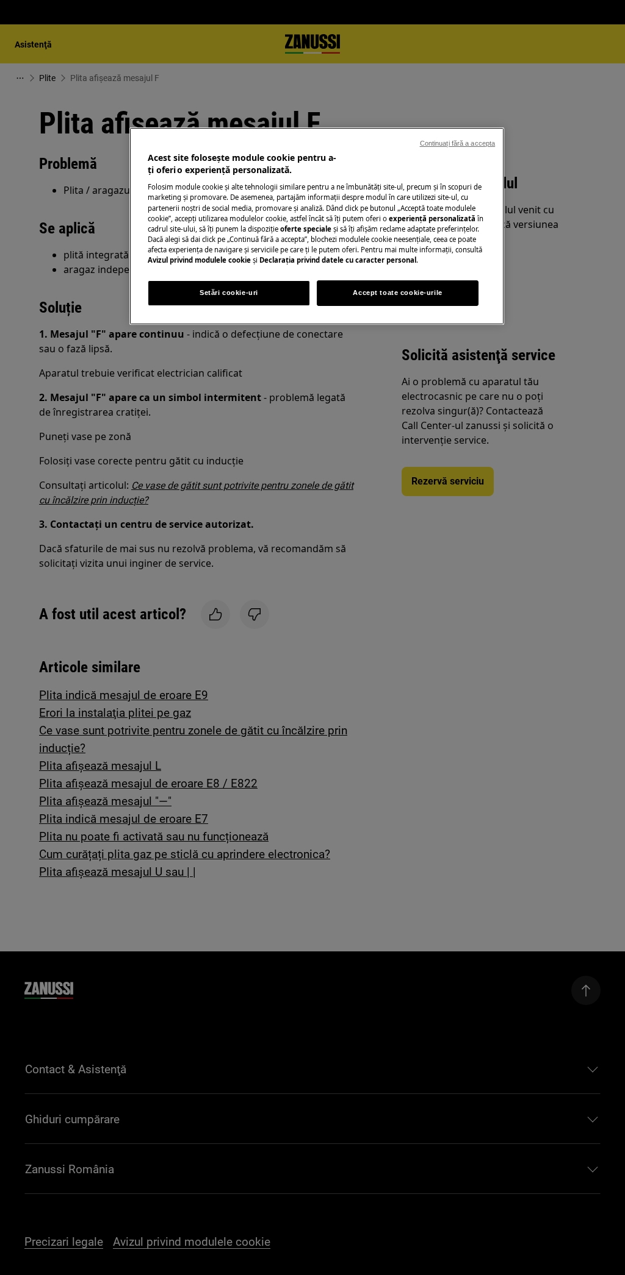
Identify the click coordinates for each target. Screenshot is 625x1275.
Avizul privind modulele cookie (199, 260)
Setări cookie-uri (229, 292)
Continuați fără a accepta (458, 143)
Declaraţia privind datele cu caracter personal (337, 260)
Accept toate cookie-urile (397, 292)
